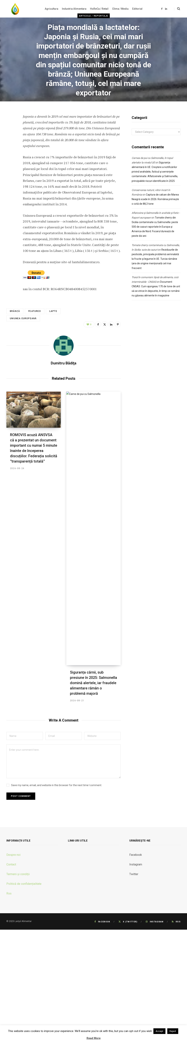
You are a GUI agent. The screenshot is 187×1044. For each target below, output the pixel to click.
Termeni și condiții (18, 874)
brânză (15, 311)
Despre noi (13, 855)
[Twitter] (10, 136)
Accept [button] (159, 1031)
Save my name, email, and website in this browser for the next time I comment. (56, 785)
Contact (11, 864)
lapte (53, 311)
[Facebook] (10, 127)
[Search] (177, 9)
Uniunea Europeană (23, 318)
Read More (94, 1038)
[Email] (10, 165)
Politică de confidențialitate (23, 884)
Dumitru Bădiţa (76, 104)
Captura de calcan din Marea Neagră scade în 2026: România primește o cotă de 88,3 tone (155, 199)
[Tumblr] (10, 156)
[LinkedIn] (10, 146)
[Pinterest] (118, 324)
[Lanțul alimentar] (15, 9)
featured (34, 311)
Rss (9, 893)
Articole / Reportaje (93, 16)
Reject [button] (172, 1031)
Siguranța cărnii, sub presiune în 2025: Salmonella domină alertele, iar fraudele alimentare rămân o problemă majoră (93, 683)
